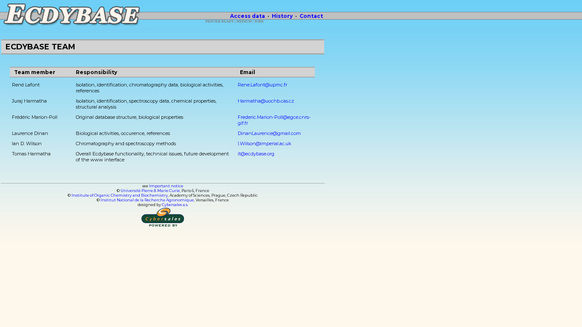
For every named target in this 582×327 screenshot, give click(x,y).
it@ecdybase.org (256, 154)
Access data (247, 16)
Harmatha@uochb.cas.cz (266, 101)
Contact (311, 16)
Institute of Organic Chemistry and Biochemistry (120, 195)
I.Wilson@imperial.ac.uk (264, 143)
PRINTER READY (219, 21)
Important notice (166, 186)
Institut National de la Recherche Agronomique (147, 200)
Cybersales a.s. (175, 204)
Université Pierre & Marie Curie (150, 190)
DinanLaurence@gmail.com (269, 133)
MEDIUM (244, 21)
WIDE (259, 21)
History (282, 16)
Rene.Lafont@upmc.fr (262, 85)
